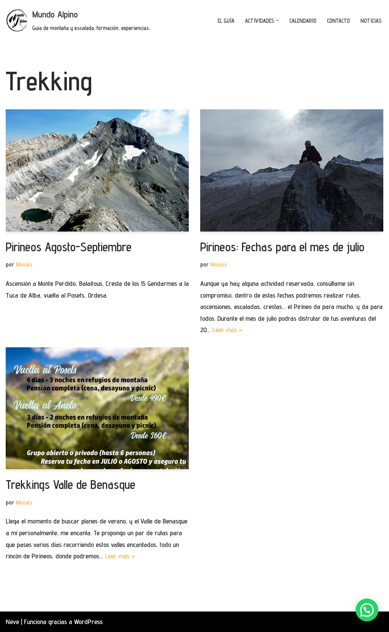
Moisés (24, 264)
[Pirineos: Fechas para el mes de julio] (291, 170)
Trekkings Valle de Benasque (70, 484)
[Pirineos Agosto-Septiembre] (97, 170)
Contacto (338, 20)
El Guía (226, 20)
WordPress (88, 622)
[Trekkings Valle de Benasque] (97, 408)
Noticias (371, 20)
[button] (277, 20)
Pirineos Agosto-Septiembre (68, 247)
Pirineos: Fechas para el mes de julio (282, 247)
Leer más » (227, 330)
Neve (12, 622)
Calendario (302, 20)
